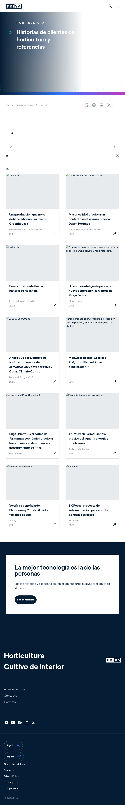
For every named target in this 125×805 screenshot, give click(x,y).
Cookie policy (11, 782)
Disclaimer (9, 770)
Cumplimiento (11, 788)
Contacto (10, 695)
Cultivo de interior (34, 667)
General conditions (14, 764)
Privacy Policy (11, 776)
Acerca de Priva (14, 689)
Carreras (10, 702)
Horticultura (24, 656)
